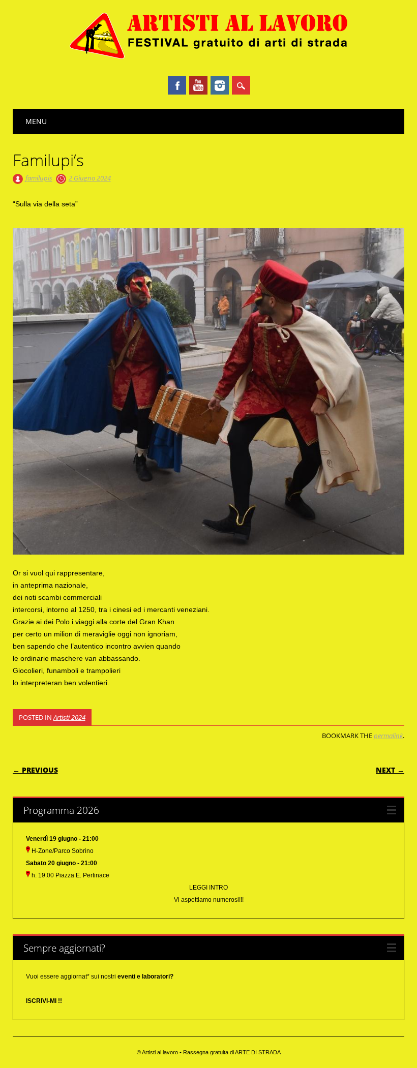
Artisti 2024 (69, 717)
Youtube (198, 85)
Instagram (220, 85)
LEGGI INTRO (208, 887)
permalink (388, 735)
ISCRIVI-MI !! (44, 1000)
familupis (38, 177)
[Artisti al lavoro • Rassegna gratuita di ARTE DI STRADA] (208, 57)
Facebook (177, 85)
